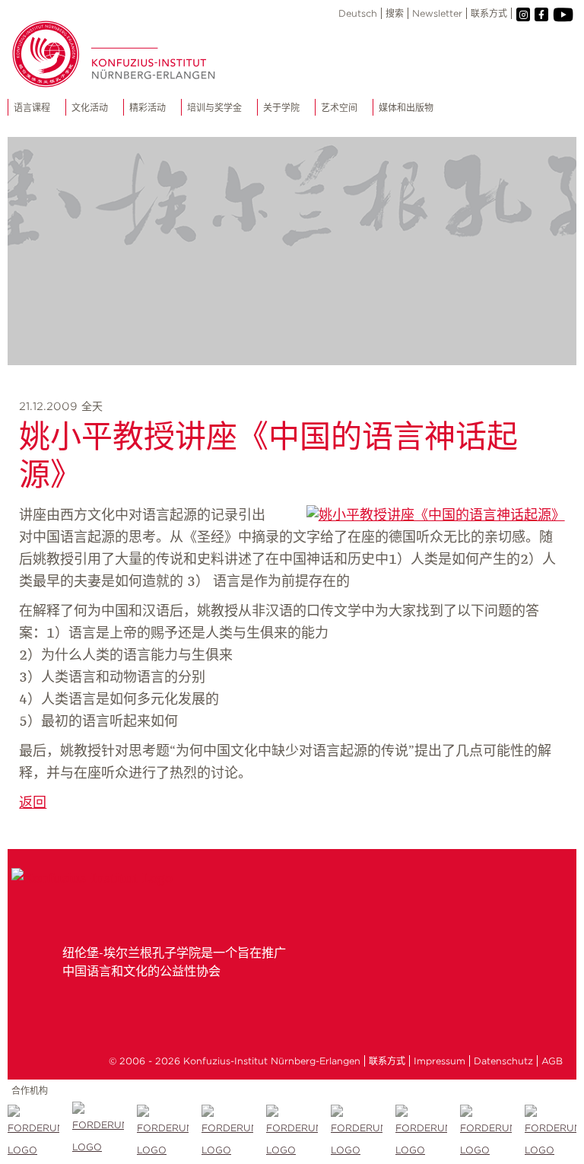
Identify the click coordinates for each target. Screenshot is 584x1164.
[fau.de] (34, 1133)
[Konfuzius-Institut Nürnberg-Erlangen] (92, 879)
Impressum (439, 1061)
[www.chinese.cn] (163, 1133)
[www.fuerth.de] (551, 1133)
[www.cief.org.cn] (227, 1133)
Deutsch (357, 13)
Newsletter (437, 13)
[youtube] (562, 15)
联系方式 (489, 13)
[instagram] (523, 14)
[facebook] (541, 14)
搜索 (395, 13)
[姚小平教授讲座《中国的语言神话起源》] (435, 516)
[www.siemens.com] (486, 1133)
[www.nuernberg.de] (357, 1133)
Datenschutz (503, 1061)
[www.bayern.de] (292, 1133)
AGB (552, 1061)
